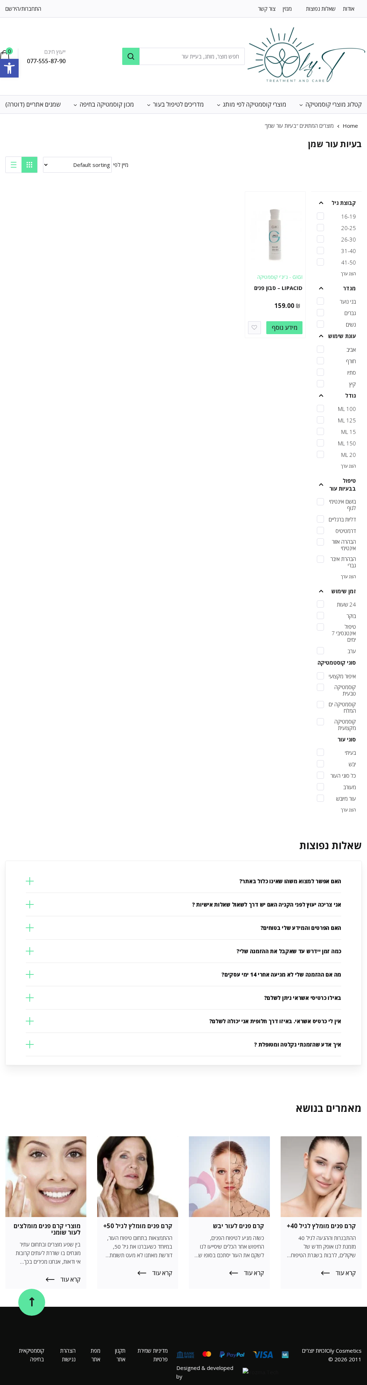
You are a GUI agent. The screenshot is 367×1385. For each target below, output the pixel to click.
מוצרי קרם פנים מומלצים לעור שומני (47, 1229)
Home (350, 125)
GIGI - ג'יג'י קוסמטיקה (279, 276)
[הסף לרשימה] (254, 327)
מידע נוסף (284, 327)
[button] (9, 68)
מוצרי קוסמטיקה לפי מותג (254, 104)
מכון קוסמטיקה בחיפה (107, 104)
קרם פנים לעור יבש (238, 1226)
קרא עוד (345, 1273)
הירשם (12, 8)
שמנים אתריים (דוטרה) (33, 104)
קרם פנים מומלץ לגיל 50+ (137, 1226)
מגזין (287, 8)
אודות (348, 8)
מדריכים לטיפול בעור (178, 104)
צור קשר (267, 8)
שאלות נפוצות (321, 8)
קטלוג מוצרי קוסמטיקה (333, 104)
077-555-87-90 (46, 61)
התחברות (31, 8)
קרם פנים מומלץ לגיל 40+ (321, 1226)
